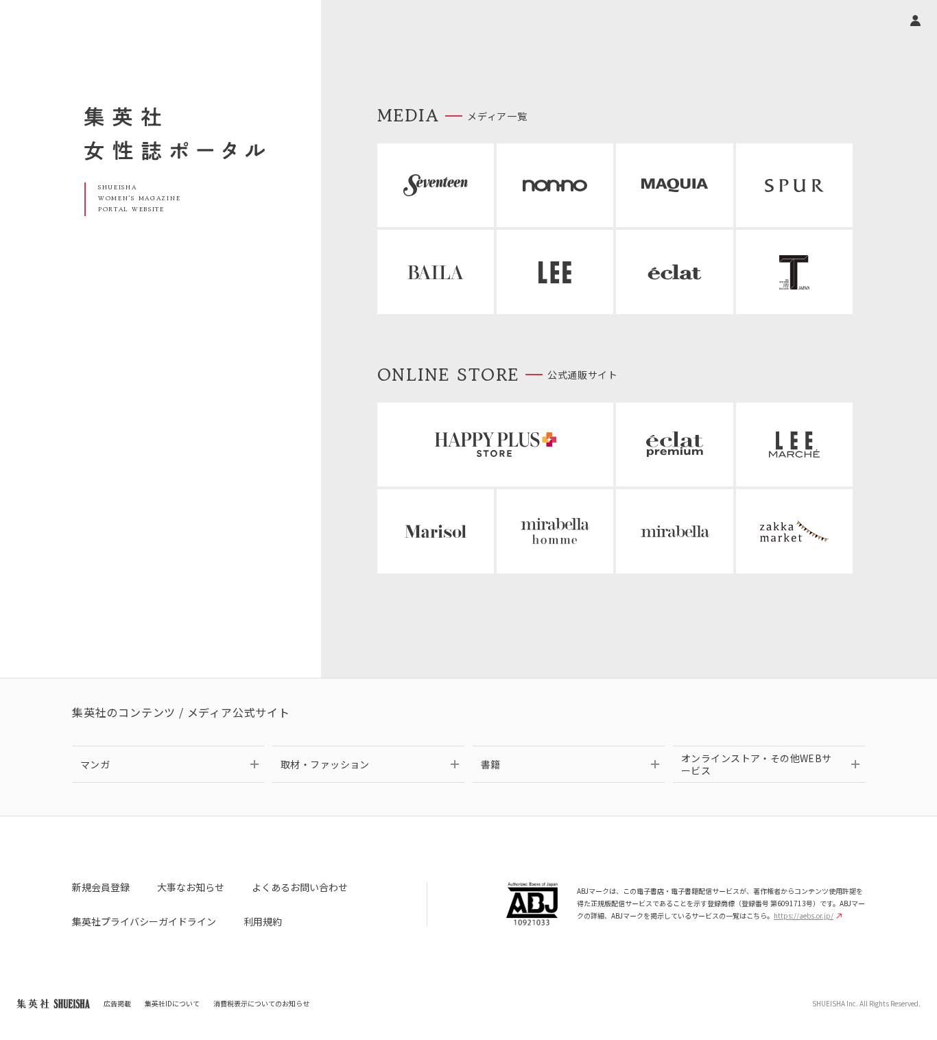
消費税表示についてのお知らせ (261, 1003)
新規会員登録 (101, 887)
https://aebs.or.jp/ (803, 915)
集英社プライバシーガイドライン (144, 921)
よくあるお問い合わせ (300, 887)
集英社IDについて (172, 1003)
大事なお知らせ (190, 887)
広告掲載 (117, 1003)
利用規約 (263, 921)
